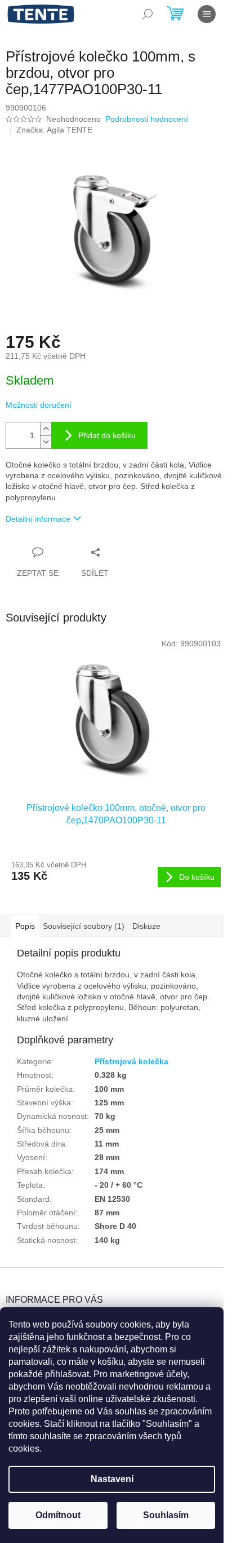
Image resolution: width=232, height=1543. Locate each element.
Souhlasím (166, 1515)
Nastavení (112, 1479)
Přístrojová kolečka (131, 1061)
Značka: (54, 129)
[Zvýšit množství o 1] (45, 428)
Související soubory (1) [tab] (83, 926)
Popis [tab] (25, 926)
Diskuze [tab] (146, 926)
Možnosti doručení (39, 404)
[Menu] (206, 14)
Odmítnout (58, 1515)
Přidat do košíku (107, 435)
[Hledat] (147, 14)
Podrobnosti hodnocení (146, 119)
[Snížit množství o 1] (45, 441)
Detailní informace (38, 518)
